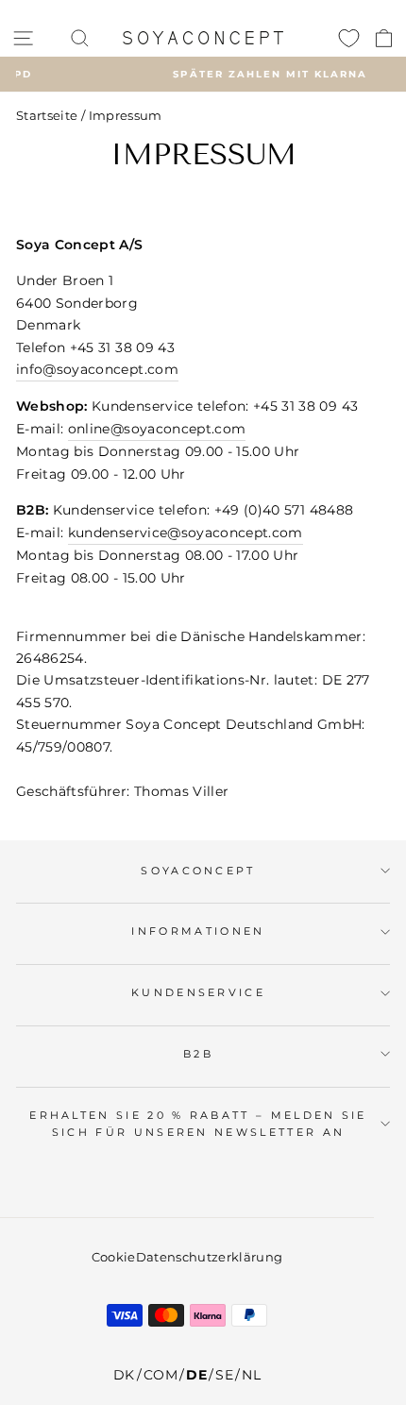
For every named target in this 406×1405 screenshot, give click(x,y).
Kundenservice (198, 992)
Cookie (114, 1256)
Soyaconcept (198, 870)
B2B (198, 1053)
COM (161, 1374)
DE (196, 1374)
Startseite (46, 116)
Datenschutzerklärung (209, 1256)
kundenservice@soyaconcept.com (185, 532)
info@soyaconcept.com (97, 369)
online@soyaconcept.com (157, 428)
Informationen (197, 931)
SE (224, 1374)
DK (124, 1374)
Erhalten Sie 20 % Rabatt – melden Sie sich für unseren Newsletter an (198, 1124)
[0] (349, 38)
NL (251, 1374)
